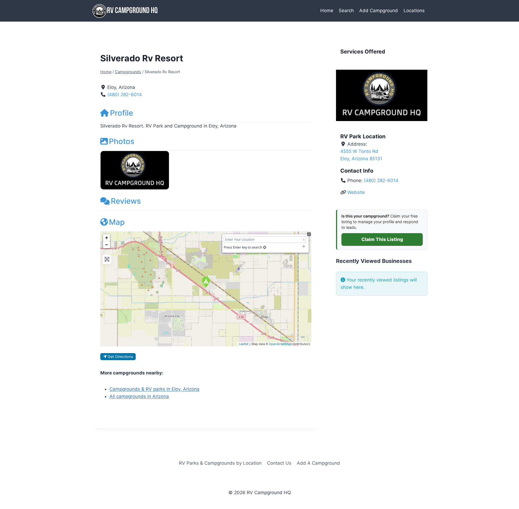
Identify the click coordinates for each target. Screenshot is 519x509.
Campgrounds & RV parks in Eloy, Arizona (154, 389)
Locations (414, 10)
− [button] (106, 244)
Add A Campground (318, 463)
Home (326, 10)
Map (117, 222)
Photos (121, 141)
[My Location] (264, 247)
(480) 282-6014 (124, 94)
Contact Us (279, 463)
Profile (121, 113)
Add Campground (378, 10)
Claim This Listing (382, 239)
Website (356, 192)
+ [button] (106, 237)
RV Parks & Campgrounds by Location (220, 463)
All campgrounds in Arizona (139, 396)
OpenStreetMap (280, 344)
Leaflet (243, 344)
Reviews (126, 201)
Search (346, 10)
